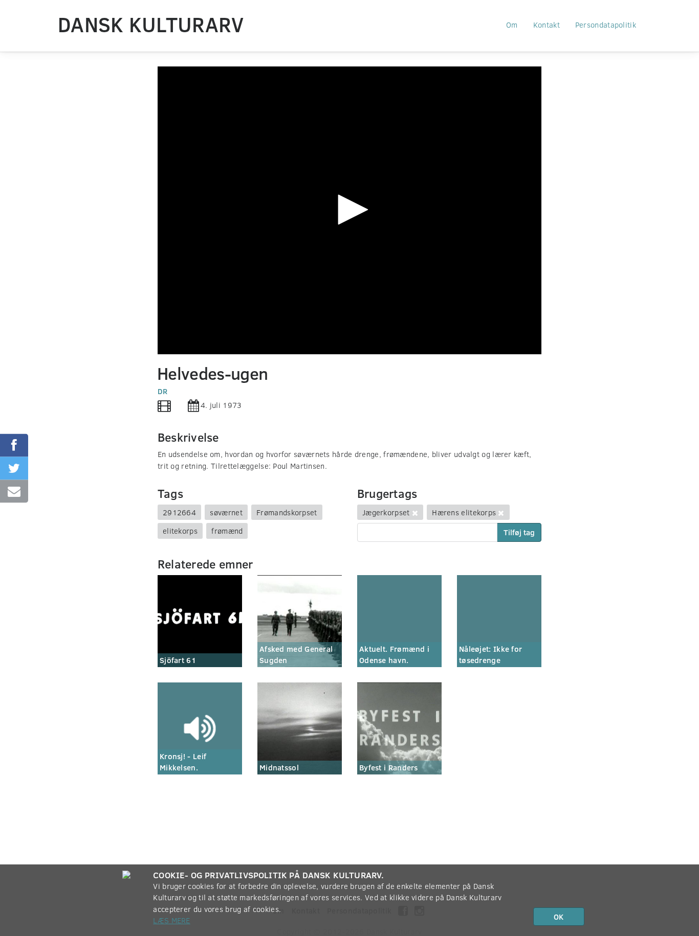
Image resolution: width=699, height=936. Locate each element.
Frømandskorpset (286, 512)
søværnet (226, 512)
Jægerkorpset (386, 512)
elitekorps (180, 531)
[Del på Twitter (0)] (14, 468)
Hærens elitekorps (464, 512)
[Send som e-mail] (14, 491)
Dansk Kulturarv (151, 24)
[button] (349, 209)
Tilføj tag (519, 532)
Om (512, 24)
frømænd (227, 531)
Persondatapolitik (605, 24)
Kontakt (546, 24)
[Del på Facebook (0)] (14, 444)
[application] (349, 210)
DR (163, 391)
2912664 (179, 512)
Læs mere (171, 920)
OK (558, 916)
